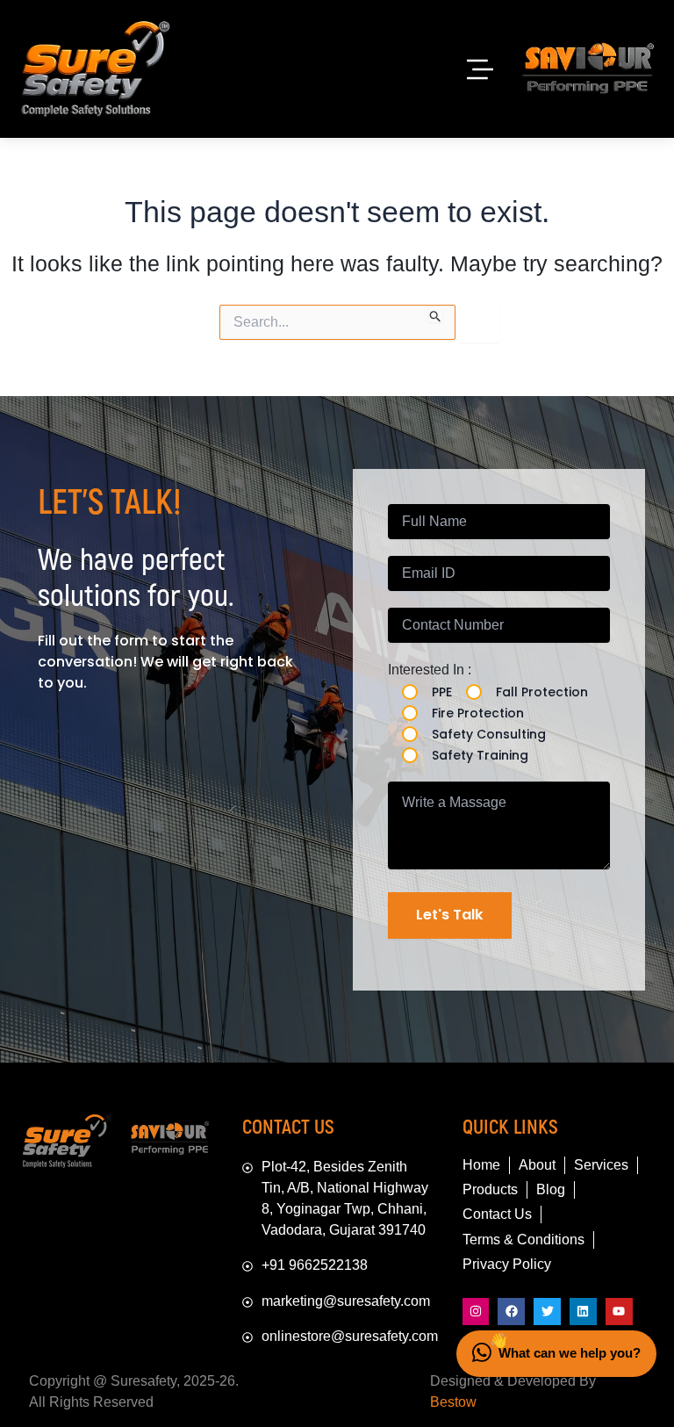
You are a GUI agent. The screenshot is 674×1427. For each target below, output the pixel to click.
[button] (479, 69)
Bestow (453, 1402)
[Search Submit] (435, 313)
